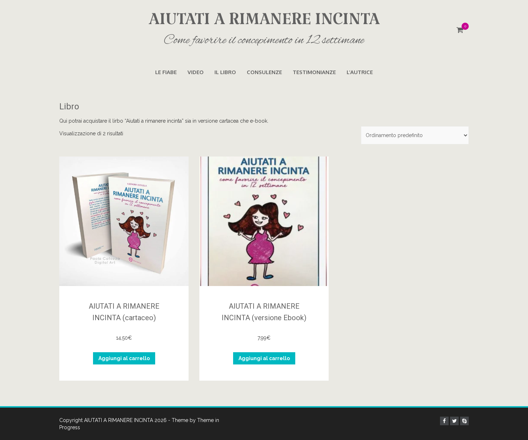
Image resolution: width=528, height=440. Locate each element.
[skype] (464, 421)
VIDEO (195, 72)
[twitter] (454, 421)
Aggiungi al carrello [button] (124, 358)
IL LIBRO (225, 72)
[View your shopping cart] (460, 30)
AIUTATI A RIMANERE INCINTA (264, 29)
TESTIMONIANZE (314, 72)
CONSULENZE (264, 72)
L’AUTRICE (360, 72)
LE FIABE (166, 72)
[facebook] (444, 421)
